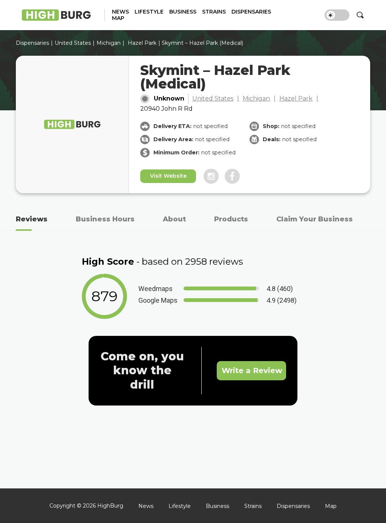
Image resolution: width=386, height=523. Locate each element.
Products (231, 219)
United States (212, 98)
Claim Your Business (314, 219)
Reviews (31, 219)
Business (182, 12)
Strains (214, 12)
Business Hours (105, 219)
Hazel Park (142, 43)
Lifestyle (149, 12)
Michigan (108, 43)
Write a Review (252, 370)
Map (118, 18)
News (120, 12)
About (174, 219)
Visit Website (168, 175)
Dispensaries (251, 12)
